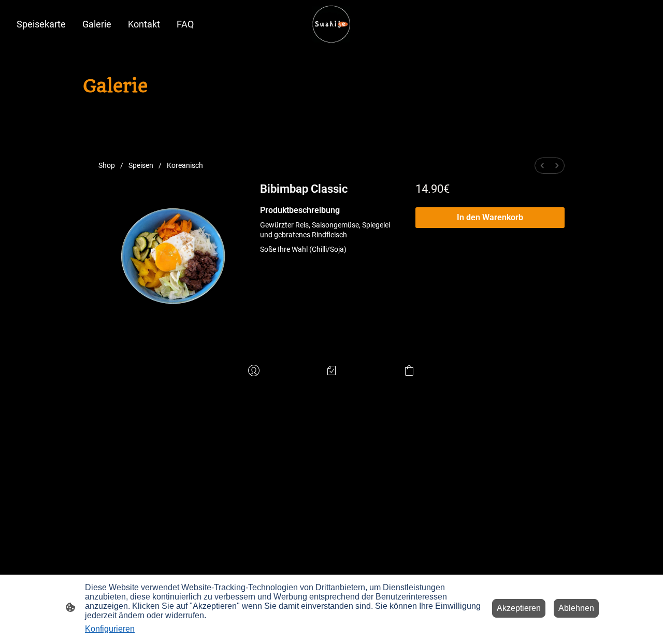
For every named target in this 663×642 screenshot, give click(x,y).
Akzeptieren (519, 608)
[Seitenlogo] (331, 24)
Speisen (140, 165)
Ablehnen (576, 608)
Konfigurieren (110, 628)
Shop (106, 165)
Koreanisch (185, 165)
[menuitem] (542, 165)
